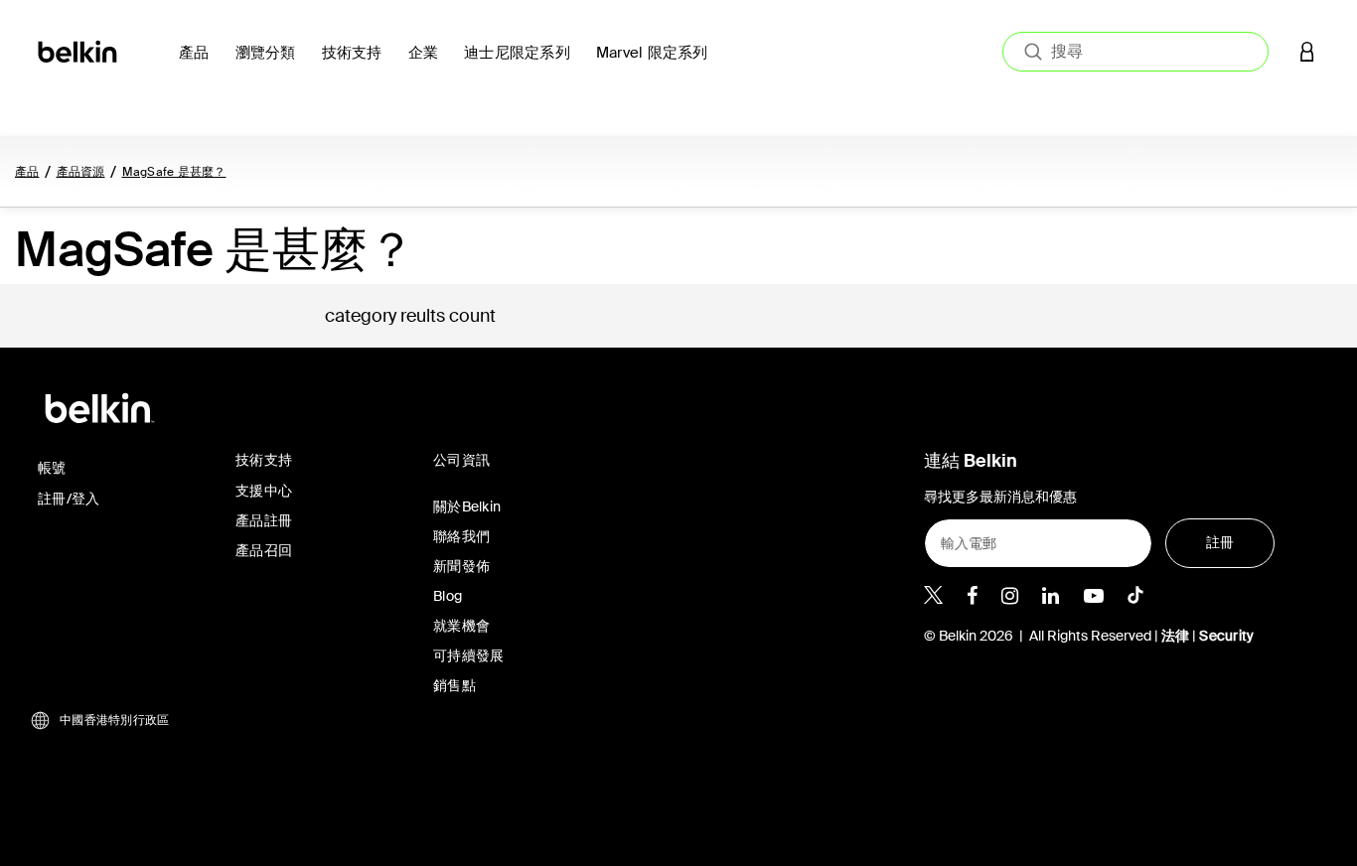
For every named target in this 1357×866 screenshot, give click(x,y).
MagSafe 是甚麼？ (174, 172)
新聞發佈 (461, 566)
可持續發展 (468, 655)
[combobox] (1135, 52)
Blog (447, 596)
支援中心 (263, 491)
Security (1226, 636)
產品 (27, 172)
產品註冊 (263, 520)
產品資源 (81, 172)
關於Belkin (467, 506)
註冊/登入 (68, 498)
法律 (1177, 636)
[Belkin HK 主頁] (79, 50)
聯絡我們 (461, 536)
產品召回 (263, 550)
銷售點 (454, 685)
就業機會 (461, 626)
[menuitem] (199, 64)
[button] (1307, 51)
